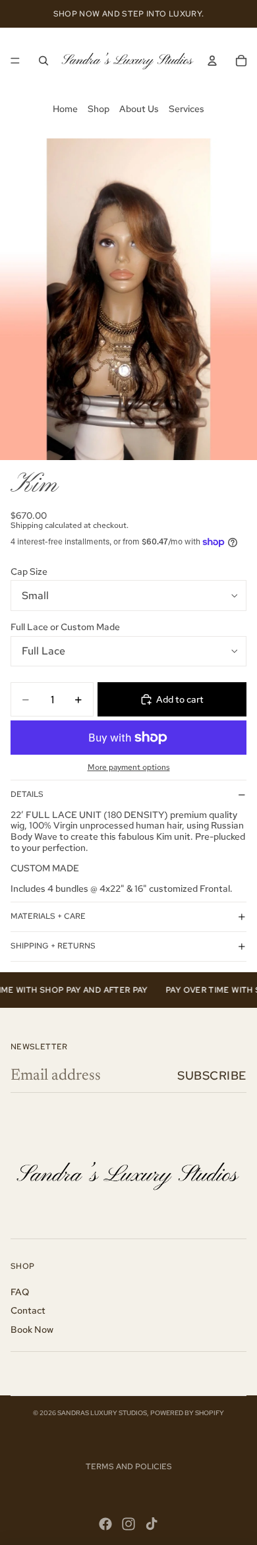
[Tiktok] (151, 1524)
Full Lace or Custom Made (65, 627)
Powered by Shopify (187, 1413)
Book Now (32, 1329)
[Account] (212, 60)
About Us (139, 109)
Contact (28, 1310)
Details (27, 794)
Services (186, 109)
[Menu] (15, 60)
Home (65, 109)
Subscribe (211, 1075)
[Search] (43, 60)
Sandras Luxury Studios (102, 1413)
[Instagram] (128, 1524)
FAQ (20, 1292)
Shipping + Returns (53, 946)
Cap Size (29, 571)
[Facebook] (105, 1524)
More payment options (129, 767)
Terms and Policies (129, 1466)
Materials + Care (48, 916)
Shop (98, 109)
